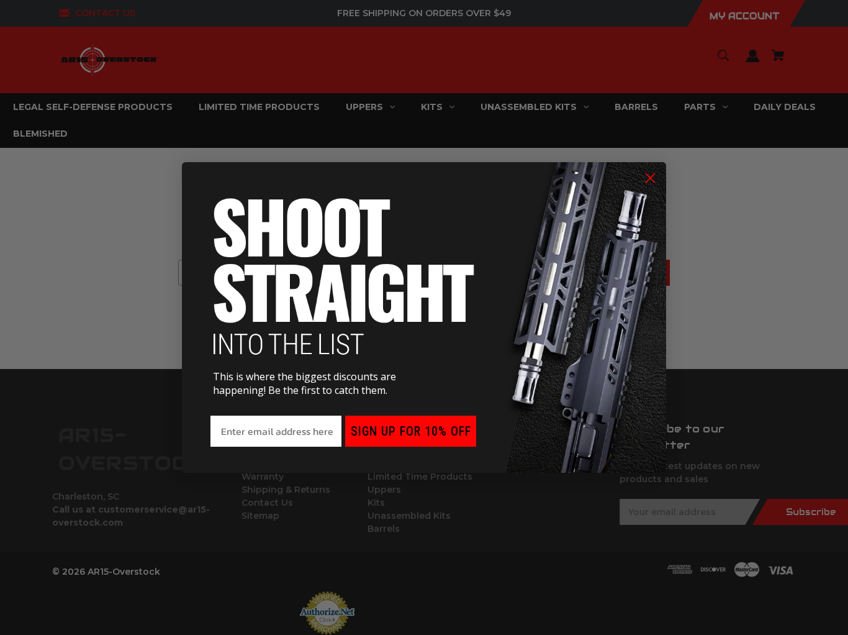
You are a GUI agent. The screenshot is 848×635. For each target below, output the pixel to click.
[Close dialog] (650, 178)
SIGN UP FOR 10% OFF (411, 431)
